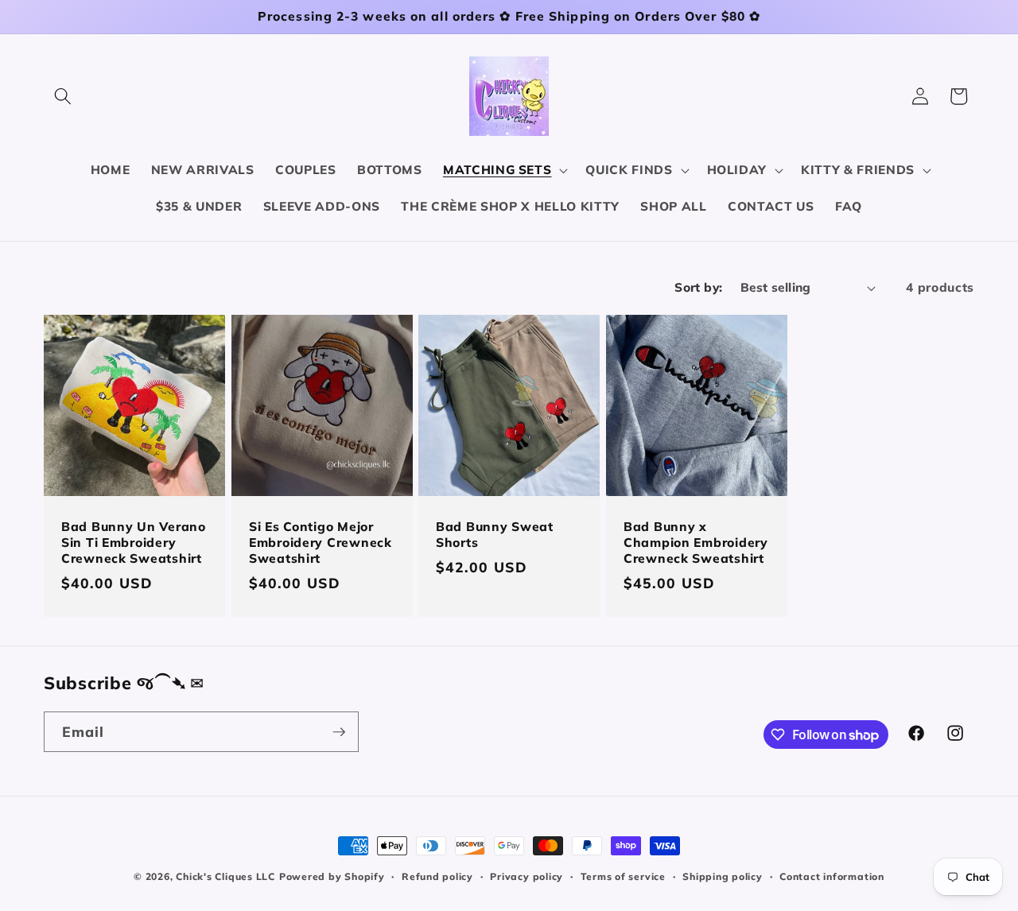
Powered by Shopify (332, 876)
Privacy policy (526, 876)
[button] (63, 96)
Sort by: (698, 287)
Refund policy (437, 876)
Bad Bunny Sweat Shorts (495, 535)
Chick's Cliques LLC (225, 876)
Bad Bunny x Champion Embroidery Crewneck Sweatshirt (696, 543)
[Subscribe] (339, 732)
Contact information (831, 876)
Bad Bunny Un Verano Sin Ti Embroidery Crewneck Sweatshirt (133, 543)
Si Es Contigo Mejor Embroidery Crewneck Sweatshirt (320, 543)
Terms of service (623, 876)
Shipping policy (722, 876)
